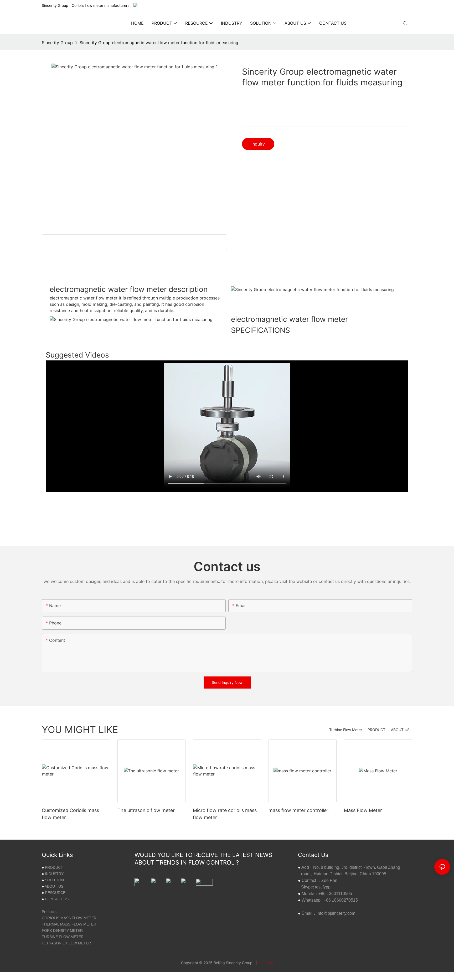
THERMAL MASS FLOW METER (69, 924)
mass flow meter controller (298, 810)
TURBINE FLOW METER (63, 937)
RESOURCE (55, 893)
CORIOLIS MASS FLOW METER (69, 918)
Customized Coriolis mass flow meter (70, 814)
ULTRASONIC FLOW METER (66, 943)
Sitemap (265, 962)
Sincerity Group (57, 42)
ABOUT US (400, 729)
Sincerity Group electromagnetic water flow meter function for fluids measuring (159, 42)
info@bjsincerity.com (336, 913)
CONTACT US (57, 899)
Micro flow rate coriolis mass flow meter (225, 814)
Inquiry (258, 144)
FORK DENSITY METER (62, 930)
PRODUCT (376, 729)
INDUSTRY (54, 874)
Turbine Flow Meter (345, 729)
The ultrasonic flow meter (146, 810)
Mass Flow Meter (363, 810)
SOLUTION (54, 880)
